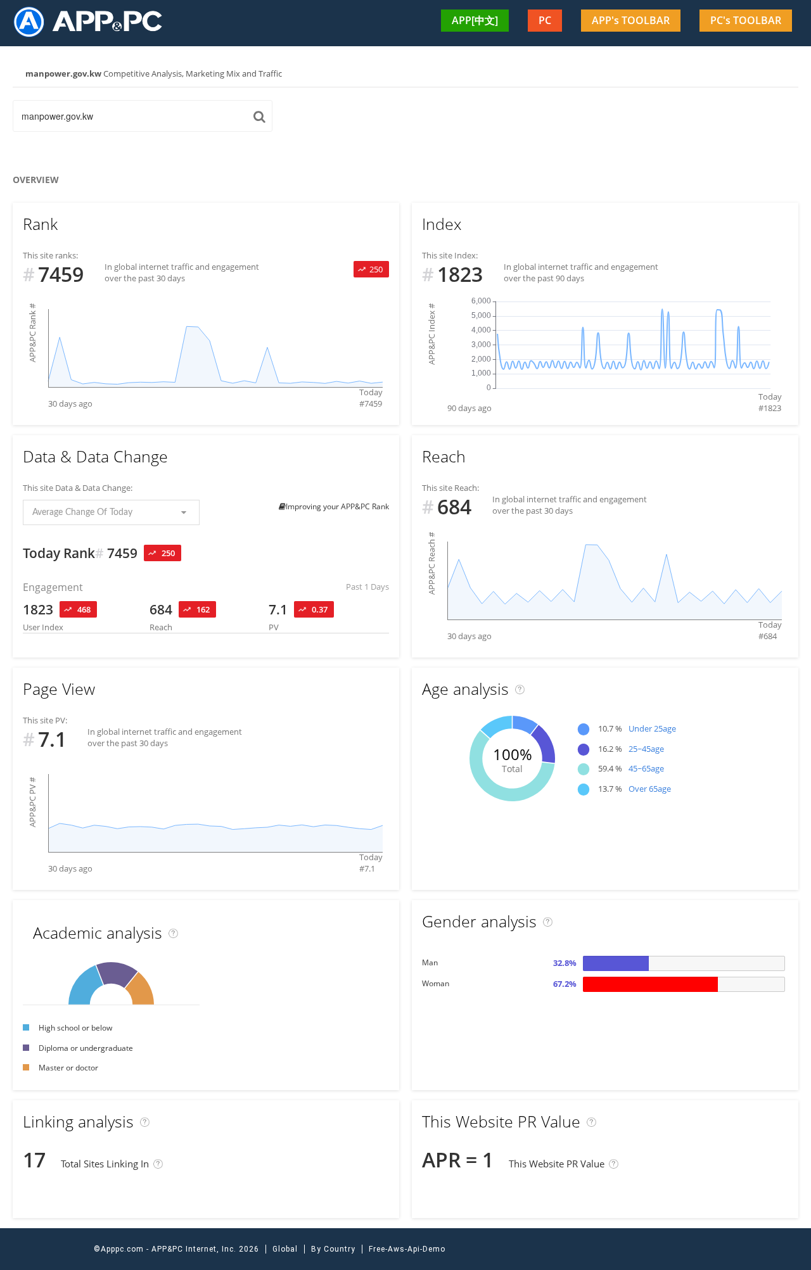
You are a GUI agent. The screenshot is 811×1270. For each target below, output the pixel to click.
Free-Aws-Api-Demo (407, 1249)
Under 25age (652, 728)
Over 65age (650, 788)
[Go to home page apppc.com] (93, 21)
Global (285, 1249)
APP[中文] (475, 20)
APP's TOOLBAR (631, 20)
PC (545, 20)
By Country (333, 1249)
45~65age (646, 768)
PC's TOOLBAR (745, 20)
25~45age (646, 748)
